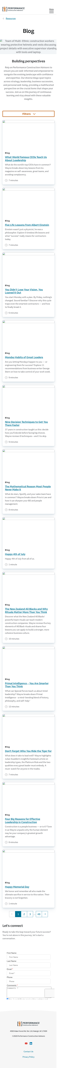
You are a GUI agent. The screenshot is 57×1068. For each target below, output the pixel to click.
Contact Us (28, 1051)
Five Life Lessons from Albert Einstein (27, 225)
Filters (26, 114)
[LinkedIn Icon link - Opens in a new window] (30, 1043)
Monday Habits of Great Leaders (24, 357)
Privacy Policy (28, 1057)
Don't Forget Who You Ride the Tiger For (28, 751)
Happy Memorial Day (17, 887)
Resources (11, 18)
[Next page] (45, 914)
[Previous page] (12, 914)
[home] (13, 8)
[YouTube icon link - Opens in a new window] (26, 1043)
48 (39, 914)
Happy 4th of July (15, 554)
